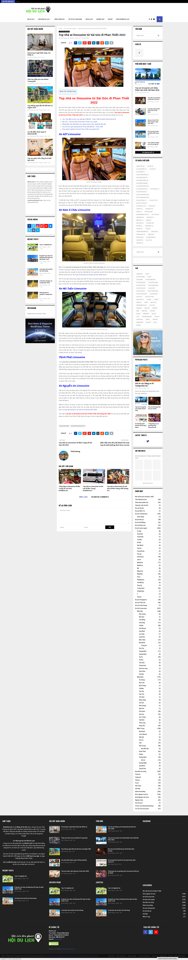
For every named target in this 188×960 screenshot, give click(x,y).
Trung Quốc (140, 234)
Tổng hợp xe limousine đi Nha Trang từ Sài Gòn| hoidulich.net (69, 488)
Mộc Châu (142, 640)
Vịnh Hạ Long (143, 668)
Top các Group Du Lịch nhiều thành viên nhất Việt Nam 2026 (147, 89)
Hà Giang (142, 622)
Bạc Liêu (141, 682)
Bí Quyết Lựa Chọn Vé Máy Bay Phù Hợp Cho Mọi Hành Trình (46, 257)
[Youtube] (154, 19)
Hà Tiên (141, 703)
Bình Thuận (142, 685)
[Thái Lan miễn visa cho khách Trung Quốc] (40, 68)
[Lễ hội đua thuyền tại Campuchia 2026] (32, 283)
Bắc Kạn (141, 617)
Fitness (137, 780)
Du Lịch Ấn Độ (139, 508)
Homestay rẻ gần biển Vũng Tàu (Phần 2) (38, 54)
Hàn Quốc (149, 208)
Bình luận (83, 497)
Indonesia (140, 557)
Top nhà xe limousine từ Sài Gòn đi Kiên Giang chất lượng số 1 (117, 488)
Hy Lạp (139, 554)
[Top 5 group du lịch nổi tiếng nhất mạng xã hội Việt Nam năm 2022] (140, 134)
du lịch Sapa (154, 188)
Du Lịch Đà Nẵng (140, 522)
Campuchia (140, 166)
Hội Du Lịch (30, 19)
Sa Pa (141, 657)
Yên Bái (141, 674)
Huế (140, 743)
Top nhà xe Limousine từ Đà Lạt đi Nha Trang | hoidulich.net (93, 488)
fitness (139, 208)
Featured (138, 777)
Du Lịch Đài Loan (140, 525)
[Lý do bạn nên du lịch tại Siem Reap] (32, 271)
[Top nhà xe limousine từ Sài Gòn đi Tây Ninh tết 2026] (140, 111)
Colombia (140, 537)
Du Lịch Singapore (141, 599)
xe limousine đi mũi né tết (78, 426)
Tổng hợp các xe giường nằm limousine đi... (153, 425)
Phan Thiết (142, 751)
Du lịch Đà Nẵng (141, 169)
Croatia (139, 539)
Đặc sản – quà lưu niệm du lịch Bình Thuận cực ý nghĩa (79, 122)
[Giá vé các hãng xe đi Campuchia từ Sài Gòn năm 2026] (148, 372)
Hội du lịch (148, 211)
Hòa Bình (142, 631)
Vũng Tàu (139, 237)
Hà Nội (139, 211)
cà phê (150, 166)
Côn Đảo (141, 697)
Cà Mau (141, 688)
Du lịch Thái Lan (141, 191)
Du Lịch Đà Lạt (141, 206)
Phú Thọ (141, 648)
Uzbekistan (140, 591)
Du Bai (139, 542)
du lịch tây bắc (141, 200)
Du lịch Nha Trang (142, 180)
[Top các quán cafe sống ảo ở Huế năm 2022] (40, 147)
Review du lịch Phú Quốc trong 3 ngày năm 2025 (153, 121)
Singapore (149, 225)
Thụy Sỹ (139, 585)
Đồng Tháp (142, 700)
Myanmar (140, 571)
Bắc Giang (142, 614)
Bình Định (142, 731)
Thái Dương (64, 38)
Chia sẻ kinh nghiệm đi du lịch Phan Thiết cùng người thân (80, 129)
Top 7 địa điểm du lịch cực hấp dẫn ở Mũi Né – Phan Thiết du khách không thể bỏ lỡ (89, 119)
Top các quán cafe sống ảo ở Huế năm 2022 (39, 159)
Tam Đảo (142, 662)
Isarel (139, 559)
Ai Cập (139, 531)
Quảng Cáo (58, 939)
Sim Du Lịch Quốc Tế (93, 956)
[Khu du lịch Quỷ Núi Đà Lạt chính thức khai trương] (154, 401)
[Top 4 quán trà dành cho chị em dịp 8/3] (140, 145)
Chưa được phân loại (141, 502)
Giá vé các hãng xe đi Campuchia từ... (144, 384)
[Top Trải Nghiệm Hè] (32, 247)
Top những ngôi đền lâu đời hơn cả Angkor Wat (40, 106)
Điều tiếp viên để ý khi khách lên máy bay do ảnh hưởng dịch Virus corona (114, 444)
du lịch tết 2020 (141, 203)
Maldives (140, 565)
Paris (139, 577)
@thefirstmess (148, 483)
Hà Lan (139, 548)
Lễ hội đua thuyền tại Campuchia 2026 (45, 282)
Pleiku (141, 754)
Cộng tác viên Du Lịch (68, 949)
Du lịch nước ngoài (142, 186)
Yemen (139, 597)
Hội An (143, 760)
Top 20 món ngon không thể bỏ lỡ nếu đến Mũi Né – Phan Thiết (82, 127)
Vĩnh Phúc (142, 671)
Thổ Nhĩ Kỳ (140, 582)
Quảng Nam (143, 757)
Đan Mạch (140, 545)
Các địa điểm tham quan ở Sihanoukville (36, 133)
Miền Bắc (139, 220)
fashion (152, 206)
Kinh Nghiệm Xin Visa (142, 797)
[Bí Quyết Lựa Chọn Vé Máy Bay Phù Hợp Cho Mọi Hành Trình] (32, 258)
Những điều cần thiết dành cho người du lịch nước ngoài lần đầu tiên (84, 124)
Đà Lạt (149, 240)
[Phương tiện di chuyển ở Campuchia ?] (32, 295)
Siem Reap (140, 517)
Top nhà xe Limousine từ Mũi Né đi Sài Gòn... (154, 98)
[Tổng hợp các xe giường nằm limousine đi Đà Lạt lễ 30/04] (154, 418)
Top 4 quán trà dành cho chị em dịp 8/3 (153, 143)
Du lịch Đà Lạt (139, 519)
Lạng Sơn (142, 637)
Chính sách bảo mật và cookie (167, 958)
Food (137, 783)
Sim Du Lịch (89, 19)
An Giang (142, 680)
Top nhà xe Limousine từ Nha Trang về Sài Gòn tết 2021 (75, 444)
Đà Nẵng (139, 243)
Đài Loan (139, 240)
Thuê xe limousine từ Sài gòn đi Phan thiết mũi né (91, 275)
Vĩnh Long (142, 723)
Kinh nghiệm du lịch (122, 19)
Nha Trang (142, 746)
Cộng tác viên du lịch (141, 505)
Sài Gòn (139, 228)
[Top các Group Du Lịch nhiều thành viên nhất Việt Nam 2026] (148, 76)
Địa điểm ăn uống (140, 771)
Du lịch (153, 169)
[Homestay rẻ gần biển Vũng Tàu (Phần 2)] (40, 42)
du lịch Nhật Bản (141, 183)
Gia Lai (141, 740)
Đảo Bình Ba (145, 748)
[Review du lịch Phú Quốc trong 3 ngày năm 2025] (140, 122)
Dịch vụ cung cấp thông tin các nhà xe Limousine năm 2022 (78, 410)
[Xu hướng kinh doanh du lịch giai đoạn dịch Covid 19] (141, 418)
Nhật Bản (140, 223)
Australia (140, 534)
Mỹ (138, 568)
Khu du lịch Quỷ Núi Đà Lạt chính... (154, 408)
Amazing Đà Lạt (81, 956)
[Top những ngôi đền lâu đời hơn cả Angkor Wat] (40, 94)
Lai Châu (141, 634)
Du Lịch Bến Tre (140, 511)
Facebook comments (100, 497)
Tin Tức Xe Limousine (75, 19)
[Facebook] (150, 19)
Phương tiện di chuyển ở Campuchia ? (45, 294)
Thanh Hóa (142, 665)
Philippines (140, 579)
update (151, 234)
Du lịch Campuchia (142, 174)
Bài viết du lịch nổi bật (142, 496)
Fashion (137, 774)
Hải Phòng (142, 628)
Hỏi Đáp (110, 19)
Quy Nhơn (142, 766)
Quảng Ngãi (143, 763)
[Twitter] (152, 19)
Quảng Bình (142, 651)
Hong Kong (140, 551)
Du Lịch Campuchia (141, 514)
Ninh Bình (142, 642)
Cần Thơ (141, 694)
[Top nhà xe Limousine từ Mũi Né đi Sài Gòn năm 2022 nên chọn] (140, 100)
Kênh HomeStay (59, 19)
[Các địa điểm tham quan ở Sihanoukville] (40, 120)
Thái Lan (154, 231)
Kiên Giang (142, 705)
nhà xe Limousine (64, 426)
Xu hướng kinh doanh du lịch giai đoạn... (140, 425)
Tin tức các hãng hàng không (144, 806)
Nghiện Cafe (100, 19)
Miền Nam (140, 677)
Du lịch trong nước (142, 194)
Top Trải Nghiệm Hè (45, 245)
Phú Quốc (150, 223)
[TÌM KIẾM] (158, 35)
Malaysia (150, 217)
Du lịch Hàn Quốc (142, 177)
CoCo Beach (143, 734)
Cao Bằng (142, 619)
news (148, 220)
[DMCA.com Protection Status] (54, 945)
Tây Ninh (141, 720)
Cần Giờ (141, 691)
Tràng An (144, 645)
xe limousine (150, 237)
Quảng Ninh (142, 654)
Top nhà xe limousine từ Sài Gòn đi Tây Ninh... (154, 110)
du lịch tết (153, 200)
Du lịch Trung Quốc (142, 197)
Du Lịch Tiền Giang (141, 605)
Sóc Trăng (142, 717)
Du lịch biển (140, 171)
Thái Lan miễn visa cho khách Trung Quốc (37, 80)
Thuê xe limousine (49, 956)
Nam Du (141, 708)
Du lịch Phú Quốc (142, 188)
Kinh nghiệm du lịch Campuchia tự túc (66, 956)
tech (148, 228)
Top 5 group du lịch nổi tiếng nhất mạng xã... (153, 133)
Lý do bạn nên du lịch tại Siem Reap (45, 270)
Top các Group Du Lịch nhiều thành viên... (140, 409)
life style (155, 214)
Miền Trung (140, 728)
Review (139, 225)
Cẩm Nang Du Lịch (141, 499)
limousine (140, 217)
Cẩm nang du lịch (43, 19)
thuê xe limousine (142, 231)
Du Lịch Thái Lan (140, 602)
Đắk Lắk (141, 737)
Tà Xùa (141, 660)
